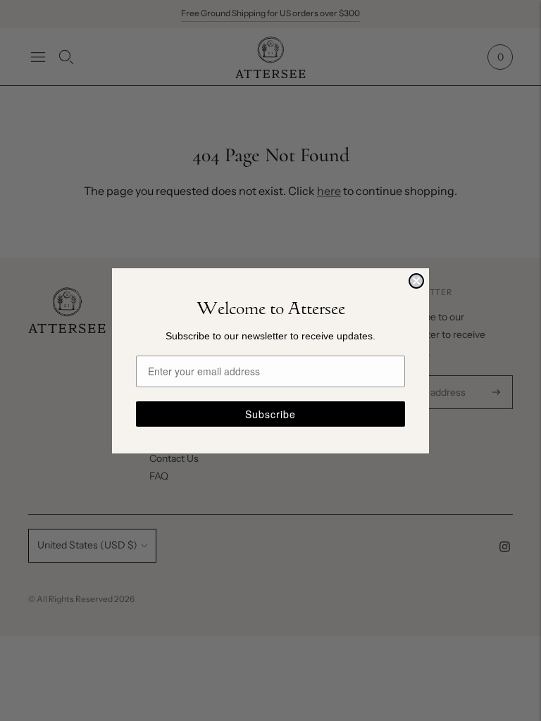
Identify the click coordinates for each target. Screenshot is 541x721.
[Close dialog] (416, 281)
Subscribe (270, 414)
